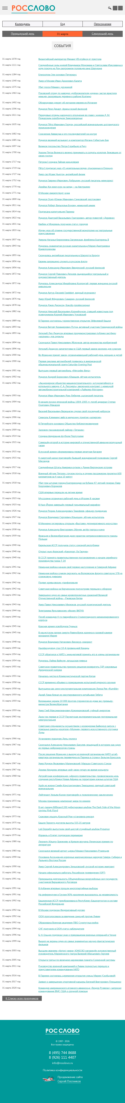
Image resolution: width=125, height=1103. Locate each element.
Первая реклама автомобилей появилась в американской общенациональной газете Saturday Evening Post (69, 363)
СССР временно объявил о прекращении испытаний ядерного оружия (77, 682)
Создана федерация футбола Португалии (61, 436)
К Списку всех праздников (22, 998)
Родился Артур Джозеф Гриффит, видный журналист (67, 292)
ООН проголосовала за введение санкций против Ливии (69, 916)
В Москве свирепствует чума (54, 192)
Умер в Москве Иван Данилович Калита (60, 80)
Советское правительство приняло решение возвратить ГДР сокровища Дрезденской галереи (77, 668)
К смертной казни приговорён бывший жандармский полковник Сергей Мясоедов (77, 459)
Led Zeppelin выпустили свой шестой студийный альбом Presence (74, 828)
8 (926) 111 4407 (62, 1057)
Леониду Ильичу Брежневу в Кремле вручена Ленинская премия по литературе (75, 843)
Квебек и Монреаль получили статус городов (63, 224)
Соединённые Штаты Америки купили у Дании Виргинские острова (75, 467)
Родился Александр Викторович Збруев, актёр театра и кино (71, 529)
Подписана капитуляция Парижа (56, 211)
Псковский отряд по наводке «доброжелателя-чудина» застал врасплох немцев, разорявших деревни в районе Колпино (77, 94)
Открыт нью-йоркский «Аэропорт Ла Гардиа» (63, 551)
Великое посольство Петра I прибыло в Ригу (62, 146)
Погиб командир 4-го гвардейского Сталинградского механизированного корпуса (78, 618)
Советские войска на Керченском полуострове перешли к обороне (75, 588)
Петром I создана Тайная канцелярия (58, 161)
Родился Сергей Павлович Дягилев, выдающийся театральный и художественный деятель (73, 275)
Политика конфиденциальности (62, 1070)
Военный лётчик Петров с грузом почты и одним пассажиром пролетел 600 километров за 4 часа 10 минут (79, 475)
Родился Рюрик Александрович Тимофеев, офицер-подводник (72, 510)
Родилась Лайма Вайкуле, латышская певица (62, 660)
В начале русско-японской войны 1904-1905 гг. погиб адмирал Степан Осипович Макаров (77, 403)
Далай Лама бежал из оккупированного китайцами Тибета (70, 694)
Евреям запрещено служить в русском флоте (62, 261)
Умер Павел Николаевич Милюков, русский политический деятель (74, 604)
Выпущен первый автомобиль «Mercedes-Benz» (64, 370)
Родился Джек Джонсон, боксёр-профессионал (64, 305)
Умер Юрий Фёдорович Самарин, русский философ (66, 298)
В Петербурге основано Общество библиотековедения (68, 423)
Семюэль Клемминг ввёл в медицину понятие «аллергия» (69, 417)
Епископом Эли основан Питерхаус (57, 74)
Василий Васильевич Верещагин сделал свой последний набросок (74, 411)
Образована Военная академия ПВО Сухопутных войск (68, 922)
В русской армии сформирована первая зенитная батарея (70, 451)
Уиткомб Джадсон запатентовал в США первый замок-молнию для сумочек (79, 348)
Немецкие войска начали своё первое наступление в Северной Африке (77, 566)
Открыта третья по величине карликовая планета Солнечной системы (76, 959)
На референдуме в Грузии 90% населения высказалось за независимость (78, 894)
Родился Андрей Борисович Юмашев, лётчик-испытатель (69, 376)
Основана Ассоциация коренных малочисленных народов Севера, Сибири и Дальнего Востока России (80, 858)
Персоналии (102, 24)
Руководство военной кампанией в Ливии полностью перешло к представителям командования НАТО (73, 967)
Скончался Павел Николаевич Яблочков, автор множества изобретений (77, 342)
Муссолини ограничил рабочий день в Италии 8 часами (69, 498)
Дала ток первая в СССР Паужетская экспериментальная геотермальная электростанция (77, 718)
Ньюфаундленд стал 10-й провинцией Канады (63, 648)
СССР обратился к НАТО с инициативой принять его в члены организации (78, 654)
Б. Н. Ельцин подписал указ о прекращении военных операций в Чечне (77, 934)
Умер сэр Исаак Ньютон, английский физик (61, 174)
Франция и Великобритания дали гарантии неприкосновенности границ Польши (78, 537)
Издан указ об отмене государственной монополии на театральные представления (75, 232)
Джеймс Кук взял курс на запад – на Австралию (64, 186)
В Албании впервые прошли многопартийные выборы (68, 888)
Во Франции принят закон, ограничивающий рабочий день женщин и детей (80, 354)
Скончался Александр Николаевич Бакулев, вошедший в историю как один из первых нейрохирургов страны (79, 746)
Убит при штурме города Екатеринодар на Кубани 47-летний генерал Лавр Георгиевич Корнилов (79, 484)
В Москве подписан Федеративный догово (61, 910)
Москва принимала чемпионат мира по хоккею (64, 800)
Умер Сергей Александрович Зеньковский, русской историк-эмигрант (76, 866)
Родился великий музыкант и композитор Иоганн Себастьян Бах (73, 140)
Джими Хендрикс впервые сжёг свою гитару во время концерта (73, 769)
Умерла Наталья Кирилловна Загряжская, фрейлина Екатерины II (73, 239)
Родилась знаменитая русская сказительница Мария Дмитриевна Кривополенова (74, 247)
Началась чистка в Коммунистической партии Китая (66, 676)
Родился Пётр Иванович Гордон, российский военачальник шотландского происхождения (78, 126)
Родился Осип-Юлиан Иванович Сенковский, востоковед (69, 199)
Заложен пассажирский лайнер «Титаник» (61, 429)
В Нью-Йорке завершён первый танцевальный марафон (69, 504)
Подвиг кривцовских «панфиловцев (58, 582)
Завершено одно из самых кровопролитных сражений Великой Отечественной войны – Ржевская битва (72, 596)
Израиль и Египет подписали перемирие (60, 835)
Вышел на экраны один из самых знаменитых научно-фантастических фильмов (76, 942)
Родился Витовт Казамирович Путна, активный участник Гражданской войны (80, 326)
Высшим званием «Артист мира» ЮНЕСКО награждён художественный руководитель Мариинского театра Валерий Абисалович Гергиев (77, 952)
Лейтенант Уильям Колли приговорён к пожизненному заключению (75, 794)
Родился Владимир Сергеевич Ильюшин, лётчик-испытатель (71, 517)
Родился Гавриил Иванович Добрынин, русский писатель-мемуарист (75, 180)
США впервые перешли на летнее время (60, 492)
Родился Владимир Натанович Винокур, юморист (65, 641)
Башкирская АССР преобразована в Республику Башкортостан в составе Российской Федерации (78, 902)
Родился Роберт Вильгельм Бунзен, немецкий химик (66, 205)
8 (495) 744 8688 (62, 1052)
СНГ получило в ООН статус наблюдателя (61, 928)
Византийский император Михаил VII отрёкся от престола (69, 59)
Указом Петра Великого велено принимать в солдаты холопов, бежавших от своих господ (79, 154)
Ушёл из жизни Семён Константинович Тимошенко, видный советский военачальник (76, 787)
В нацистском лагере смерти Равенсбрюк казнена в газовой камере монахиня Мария (75, 634)
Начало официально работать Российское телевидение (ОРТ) (71, 872)
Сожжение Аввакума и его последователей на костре (67, 133)
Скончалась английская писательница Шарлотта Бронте (69, 255)
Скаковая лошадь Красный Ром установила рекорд (66, 816)
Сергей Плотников (69, 1081)
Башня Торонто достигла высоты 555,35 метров (64, 822)
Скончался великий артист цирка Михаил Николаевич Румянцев (73, 850)
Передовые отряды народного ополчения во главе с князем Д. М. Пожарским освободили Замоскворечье (74, 116)
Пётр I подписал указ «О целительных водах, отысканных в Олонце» (75, 168)
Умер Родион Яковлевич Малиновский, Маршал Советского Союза (74, 763)
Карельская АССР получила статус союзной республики (68, 545)
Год (62, 24)
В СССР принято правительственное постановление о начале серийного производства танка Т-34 (77, 559)
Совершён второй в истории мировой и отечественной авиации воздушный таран (80, 444)
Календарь (22, 24)
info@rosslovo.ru (62, 1063)
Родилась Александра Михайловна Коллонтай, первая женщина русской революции (77, 285)
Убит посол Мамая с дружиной (55, 87)
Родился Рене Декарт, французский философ (62, 108)
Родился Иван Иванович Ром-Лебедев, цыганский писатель (70, 395)
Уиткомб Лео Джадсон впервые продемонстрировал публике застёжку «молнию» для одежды (77, 334)
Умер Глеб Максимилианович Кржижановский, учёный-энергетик (74, 710)
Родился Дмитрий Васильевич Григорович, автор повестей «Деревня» (76, 217)
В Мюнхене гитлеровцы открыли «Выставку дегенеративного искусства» (78, 523)
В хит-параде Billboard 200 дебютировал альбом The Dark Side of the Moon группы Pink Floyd (79, 808)
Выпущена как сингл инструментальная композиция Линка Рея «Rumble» (78, 688)
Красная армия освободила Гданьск (57, 626)
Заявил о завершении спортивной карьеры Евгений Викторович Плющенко (79, 981)
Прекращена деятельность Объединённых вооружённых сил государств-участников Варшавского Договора (78, 880)
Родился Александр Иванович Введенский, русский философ (71, 267)
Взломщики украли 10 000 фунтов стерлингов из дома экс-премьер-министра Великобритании (75, 702)
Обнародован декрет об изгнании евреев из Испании (67, 102)
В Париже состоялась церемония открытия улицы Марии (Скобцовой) (77, 975)
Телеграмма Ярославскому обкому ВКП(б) (61, 610)
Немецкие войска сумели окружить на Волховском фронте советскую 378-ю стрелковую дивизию (80, 575)
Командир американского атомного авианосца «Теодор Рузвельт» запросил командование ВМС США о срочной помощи (79, 989)
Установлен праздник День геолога (57, 738)
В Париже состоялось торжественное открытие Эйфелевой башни (74, 320)
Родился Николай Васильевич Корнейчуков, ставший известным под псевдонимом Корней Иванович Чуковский (75, 313)
